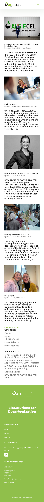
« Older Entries (12, 327)
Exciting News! (10, 104)
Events (23, 237)
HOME (6, 430)
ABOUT (6, 433)
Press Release (26, 48)
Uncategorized (31, 106)
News (23, 106)
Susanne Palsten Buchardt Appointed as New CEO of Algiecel (21, 361)
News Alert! (9, 296)
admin (8, 48)
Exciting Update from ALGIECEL (17, 235)
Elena (8, 106)
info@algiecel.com (15, 479)
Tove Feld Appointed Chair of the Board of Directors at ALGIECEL (20, 356)
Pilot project (12, 339)
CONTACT (7, 437)
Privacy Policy (27, 497)
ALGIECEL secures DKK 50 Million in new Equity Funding (21, 45)
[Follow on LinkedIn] (6, 455)
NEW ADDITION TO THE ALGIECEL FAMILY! (21, 174)
